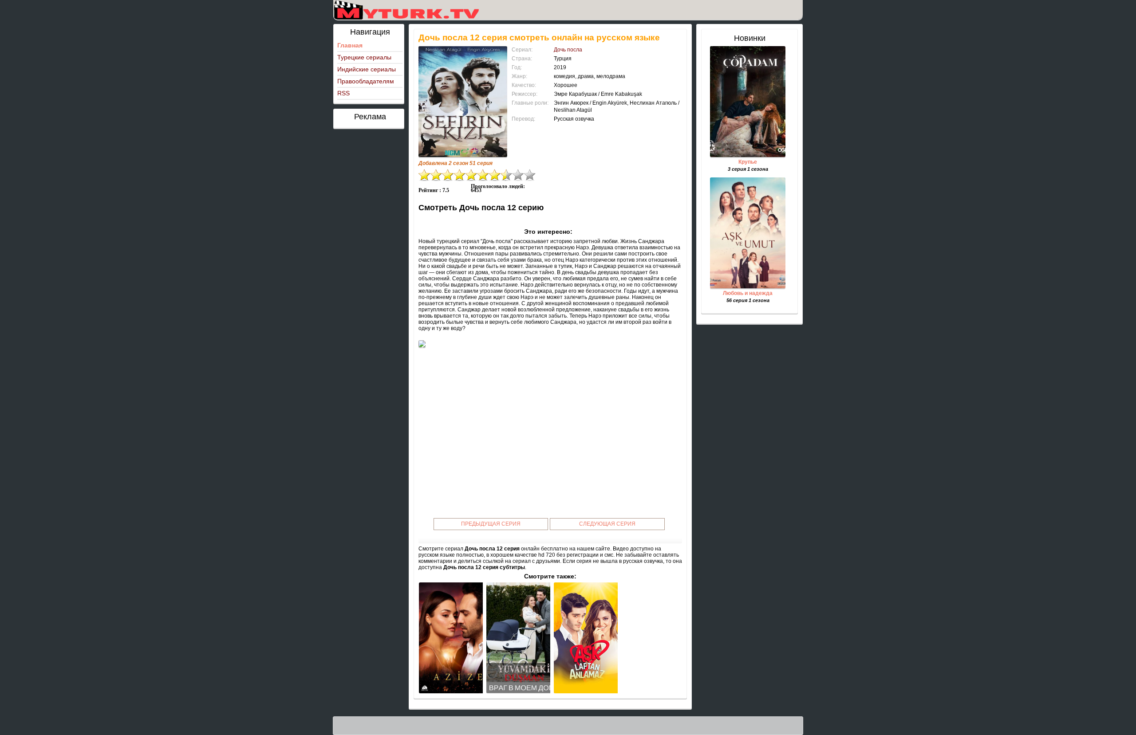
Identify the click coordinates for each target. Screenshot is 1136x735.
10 (530, 175)
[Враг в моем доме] (518, 637)
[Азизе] (451, 637)
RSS (343, 93)
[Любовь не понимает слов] (586, 637)
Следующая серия (607, 524)
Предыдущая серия (491, 524)
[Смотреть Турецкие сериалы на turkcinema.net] (406, 10)
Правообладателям (365, 81)
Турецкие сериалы (364, 57)
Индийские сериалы (366, 69)
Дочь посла (568, 50)
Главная (350, 45)
